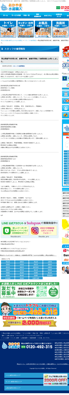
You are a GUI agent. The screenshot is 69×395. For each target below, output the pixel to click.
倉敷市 (22, 261)
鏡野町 (8, 275)
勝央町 (22, 275)
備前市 (22, 267)
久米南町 (8, 278)
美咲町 (22, 278)
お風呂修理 (24, 338)
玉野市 (50, 261)
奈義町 (36, 275)
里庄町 (22, 272)
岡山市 (8, 261)
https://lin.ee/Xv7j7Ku (7, 244)
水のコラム (48, 15)
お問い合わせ (10, 335)
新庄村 (50, 272)
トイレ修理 (6, 338)
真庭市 (8, 270)
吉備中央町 (36, 278)
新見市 (8, 267)
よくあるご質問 (56, 333)
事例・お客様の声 (37, 15)
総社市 (36, 264)
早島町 (8, 272)
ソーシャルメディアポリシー (34, 335)
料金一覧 (26, 15)
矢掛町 (36, 272)
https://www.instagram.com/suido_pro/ (12, 251)
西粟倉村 (50, 275)
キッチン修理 (15, 338)
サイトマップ (20, 335)
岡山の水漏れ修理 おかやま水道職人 (12, 40)
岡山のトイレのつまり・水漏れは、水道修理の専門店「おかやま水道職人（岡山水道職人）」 (28, 255)
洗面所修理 (33, 338)
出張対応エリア (59, 15)
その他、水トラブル (44, 338)
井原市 (22, 264)
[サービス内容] (13, 15)
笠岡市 (8, 264)
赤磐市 (50, 267)
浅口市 (36, 270)
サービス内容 (16, 15)
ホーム (5, 15)
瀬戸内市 (36, 267)
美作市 (22, 270)
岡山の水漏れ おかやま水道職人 (12, 333)
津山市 (36, 261)
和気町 (50, 270)
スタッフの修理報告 (30, 40)
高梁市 (50, 264)
